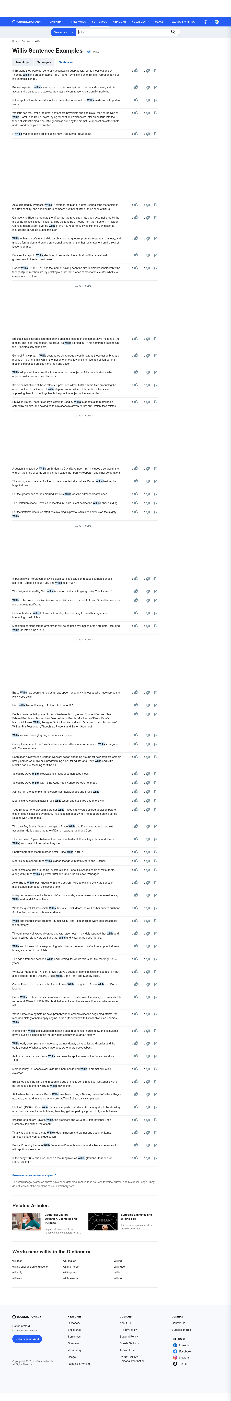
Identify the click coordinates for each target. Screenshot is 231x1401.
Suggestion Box (181, 1330)
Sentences (60, 32)
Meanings (22, 62)
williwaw (17, 1278)
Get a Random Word (27, 1339)
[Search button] (175, 32)
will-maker (69, 1261)
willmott (118, 1278)
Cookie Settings (129, 1343)
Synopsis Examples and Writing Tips (136, 1217)
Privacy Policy (128, 1330)
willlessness (70, 1278)
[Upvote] (136, 71)
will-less (17, 1261)
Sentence (26, 41)
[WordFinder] (217, 21)
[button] (206, 21)
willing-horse (71, 1266)
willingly (17, 1272)
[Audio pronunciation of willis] (89, 52)
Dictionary (74, 1323)
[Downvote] (148, 71)
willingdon (120, 1266)
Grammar (73, 1343)
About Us (125, 1323)
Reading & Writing (79, 1364)
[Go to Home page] (26, 21)
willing (118, 1261)
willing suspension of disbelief (30, 1266)
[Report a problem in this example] (156, 71)
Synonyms (44, 62)
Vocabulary (74, 1350)
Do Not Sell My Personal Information (132, 1359)
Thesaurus (74, 1330)
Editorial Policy (129, 1336)
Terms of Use (127, 1350)
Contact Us (178, 1323)
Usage (72, 1357)
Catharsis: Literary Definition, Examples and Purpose (61, 1219)
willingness (70, 1272)
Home (15, 41)
